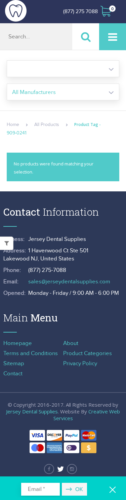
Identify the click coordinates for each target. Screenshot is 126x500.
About (70, 343)
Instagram (72, 469)
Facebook (49, 469)
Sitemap (13, 363)
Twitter (60, 469)
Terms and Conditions (30, 353)
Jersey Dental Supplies (32, 411)
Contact (13, 373)
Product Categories (87, 353)
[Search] (85, 36)
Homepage (17, 343)
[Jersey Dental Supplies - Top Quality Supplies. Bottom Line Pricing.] (16, 11)
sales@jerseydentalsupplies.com (69, 281)
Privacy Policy (80, 363)
